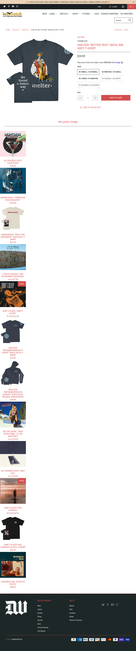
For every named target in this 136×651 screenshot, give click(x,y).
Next (127, 30)
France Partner (109, 13)
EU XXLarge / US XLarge (89, 85)
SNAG (46, 2)
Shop (75, 13)
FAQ (71, 609)
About (71, 606)
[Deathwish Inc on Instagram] (17, 7)
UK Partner (126, 13)
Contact (72, 613)
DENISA (85, 2)
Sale (96, 13)
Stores (86, 13)
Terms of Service (75, 620)
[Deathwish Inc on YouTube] (13, 7)
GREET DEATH (75, 2)
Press (71, 617)
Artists (64, 13)
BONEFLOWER (94, 2)
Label (52, 13)
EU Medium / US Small (111, 72)
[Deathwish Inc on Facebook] (8, 7)
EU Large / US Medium (88, 78)
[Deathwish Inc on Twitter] (4, 7)
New (44, 13)
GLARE (105, 2)
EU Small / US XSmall (88, 72)
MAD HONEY (54, 2)
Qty (79, 93)
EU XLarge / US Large (111, 78)
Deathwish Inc (17, 639)
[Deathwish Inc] (12, 14)
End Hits (80, 37)
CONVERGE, (64, 2)
